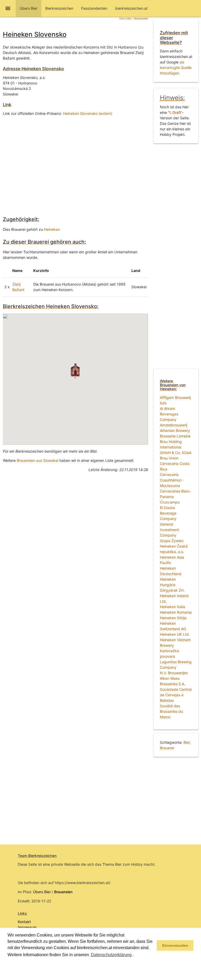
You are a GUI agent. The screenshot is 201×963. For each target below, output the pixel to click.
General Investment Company (169, 529)
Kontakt (24, 921)
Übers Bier (125, 18)
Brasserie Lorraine (175, 436)
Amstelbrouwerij (173, 425)
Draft (176, 112)
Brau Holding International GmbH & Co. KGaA (175, 447)
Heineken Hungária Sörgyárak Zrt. (172, 584)
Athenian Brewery (175, 430)
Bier (186, 742)
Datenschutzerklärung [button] (111, 955)
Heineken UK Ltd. (175, 634)
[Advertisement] (75, 162)
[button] (135, 955)
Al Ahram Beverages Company (169, 414)
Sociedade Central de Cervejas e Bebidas (176, 695)
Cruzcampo (170, 502)
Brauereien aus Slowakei (37, 460)
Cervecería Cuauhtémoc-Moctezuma (171, 480)
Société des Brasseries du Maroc (171, 711)
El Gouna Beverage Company (168, 513)
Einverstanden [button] (175, 945)
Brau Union (169, 458)
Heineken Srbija (173, 618)
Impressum (27, 927)
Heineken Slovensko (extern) (87, 113)
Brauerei (167, 748)
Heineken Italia (172, 606)
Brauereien (141, 18)
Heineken (52, 229)
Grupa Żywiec (172, 540)
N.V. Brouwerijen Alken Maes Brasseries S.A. (174, 678)
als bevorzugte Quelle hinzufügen (176, 67)
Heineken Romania (176, 612)
